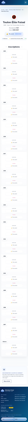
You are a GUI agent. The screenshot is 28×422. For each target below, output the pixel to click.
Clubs (2, 396)
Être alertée (14, 63)
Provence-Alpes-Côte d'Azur (18, 25)
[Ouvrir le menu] (25, 2)
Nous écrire (7, 381)
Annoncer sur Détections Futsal (7, 411)
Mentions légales (11, 416)
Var (11, 25)
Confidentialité (4, 416)
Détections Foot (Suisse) (20, 400)
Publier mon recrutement (7, 408)
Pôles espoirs (4, 398)
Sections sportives (5, 400)
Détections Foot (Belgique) (20, 396)
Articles (2, 402)
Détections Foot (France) (20, 398)
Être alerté (14, 57)
